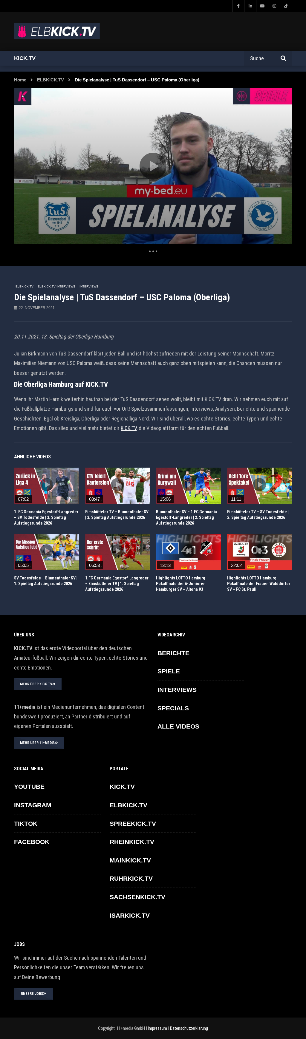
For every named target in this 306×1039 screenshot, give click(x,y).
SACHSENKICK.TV (137, 896)
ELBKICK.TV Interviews (56, 286)
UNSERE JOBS (32, 994)
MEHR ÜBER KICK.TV (36, 684)
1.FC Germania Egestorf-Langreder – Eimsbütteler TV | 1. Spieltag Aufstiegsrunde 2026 (117, 584)
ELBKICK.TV (50, 79)
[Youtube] (262, 6)
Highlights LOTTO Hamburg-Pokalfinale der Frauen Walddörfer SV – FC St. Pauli (258, 584)
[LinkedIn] (250, 6)
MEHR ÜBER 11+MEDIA (37, 743)
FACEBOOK (31, 841)
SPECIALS (173, 708)
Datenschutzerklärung (189, 1028)
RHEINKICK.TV (132, 841)
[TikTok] (286, 6)
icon (46, 484)
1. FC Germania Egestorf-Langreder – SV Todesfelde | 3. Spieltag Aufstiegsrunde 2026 (46, 517)
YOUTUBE (29, 786)
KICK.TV (129, 428)
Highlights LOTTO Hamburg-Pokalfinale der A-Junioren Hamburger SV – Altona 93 (181, 584)
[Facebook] (238, 6)
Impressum (157, 1028)
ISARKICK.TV (130, 915)
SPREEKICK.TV (133, 823)
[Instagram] (274, 6)
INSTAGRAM (32, 805)
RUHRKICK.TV (131, 878)
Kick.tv (25, 58)
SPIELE (168, 671)
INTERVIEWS (88, 286)
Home (20, 79)
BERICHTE (173, 653)
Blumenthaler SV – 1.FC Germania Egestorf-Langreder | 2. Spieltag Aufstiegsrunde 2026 (186, 517)
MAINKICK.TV (130, 860)
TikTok (25, 823)
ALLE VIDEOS (178, 726)
